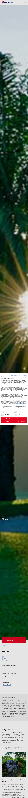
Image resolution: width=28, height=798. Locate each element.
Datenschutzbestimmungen (16, 375)
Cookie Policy (4, 404)
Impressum (24, 375)
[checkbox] (16, 412)
